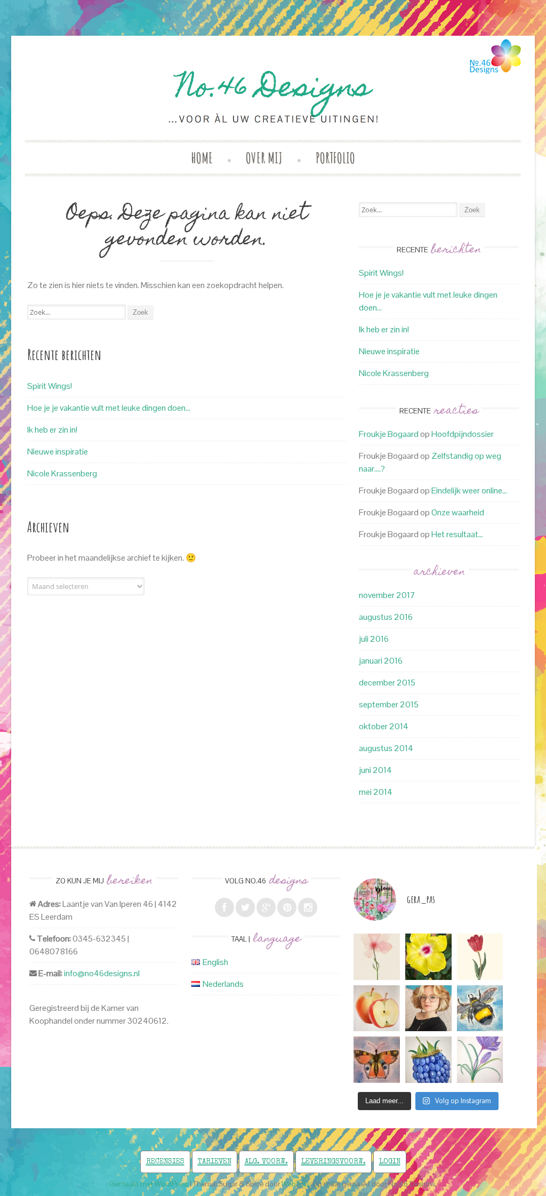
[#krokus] (480, 1059)
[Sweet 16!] (428, 1008)
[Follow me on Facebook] (224, 907)
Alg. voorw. (266, 1162)
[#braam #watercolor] (428, 1059)
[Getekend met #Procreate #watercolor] (377, 957)
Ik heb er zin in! (52, 429)
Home (202, 157)
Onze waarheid (457, 512)
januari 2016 (381, 660)
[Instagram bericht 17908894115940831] (377, 1059)
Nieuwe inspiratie (57, 451)
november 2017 (387, 595)
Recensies (165, 1162)
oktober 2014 (383, 726)
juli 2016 (374, 638)
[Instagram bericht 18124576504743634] (480, 957)
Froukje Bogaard (389, 434)
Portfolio (335, 157)
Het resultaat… (457, 534)
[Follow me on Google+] (266, 907)
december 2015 (387, 682)
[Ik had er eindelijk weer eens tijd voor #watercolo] (480, 1008)
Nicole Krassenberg (62, 473)
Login (389, 1162)
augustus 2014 (386, 748)
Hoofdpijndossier (462, 434)
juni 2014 (375, 770)
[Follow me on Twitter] (245, 907)
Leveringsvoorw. (333, 1162)
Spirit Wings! (49, 386)
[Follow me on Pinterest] (286, 907)
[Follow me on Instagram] (307, 907)
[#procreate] (428, 957)
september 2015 (389, 704)
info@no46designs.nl (102, 973)
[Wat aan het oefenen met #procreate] (377, 1008)
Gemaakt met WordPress (148, 1184)
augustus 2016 (386, 617)
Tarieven (214, 1162)
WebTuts (295, 1184)
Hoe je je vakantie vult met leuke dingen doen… (108, 407)
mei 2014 (375, 792)
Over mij (264, 157)
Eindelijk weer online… (469, 490)
